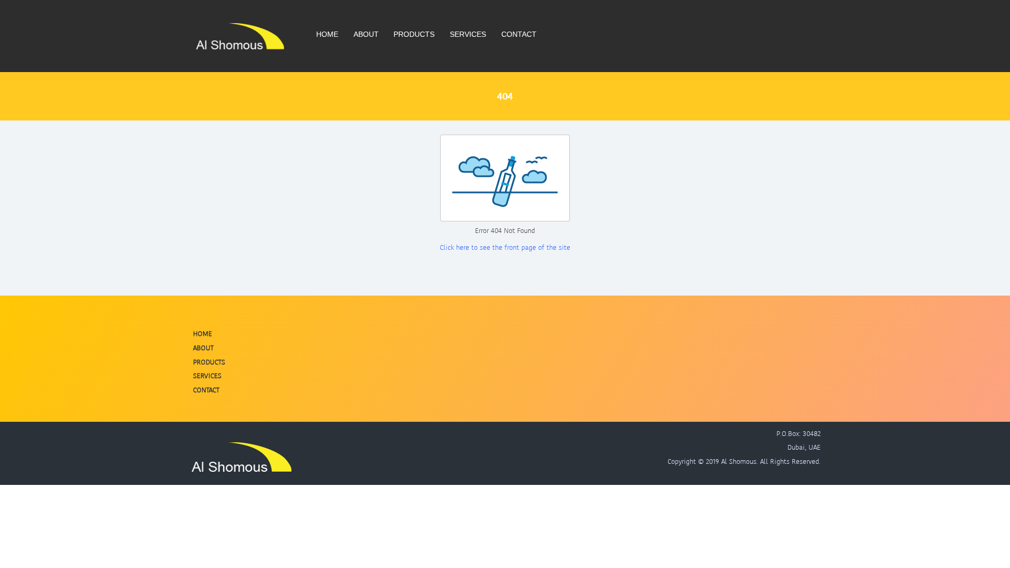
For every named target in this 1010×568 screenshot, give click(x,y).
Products (414, 34)
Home (327, 34)
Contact (519, 34)
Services (468, 34)
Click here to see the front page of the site (505, 247)
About (366, 34)
